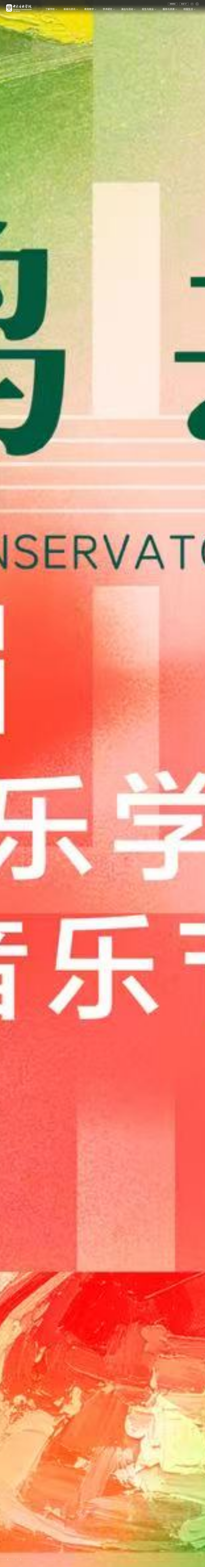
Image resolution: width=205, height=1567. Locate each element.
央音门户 (184, 4)
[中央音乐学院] (19, 8)
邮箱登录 (172, 4)
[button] (7, 1559)
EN (192, 4)
